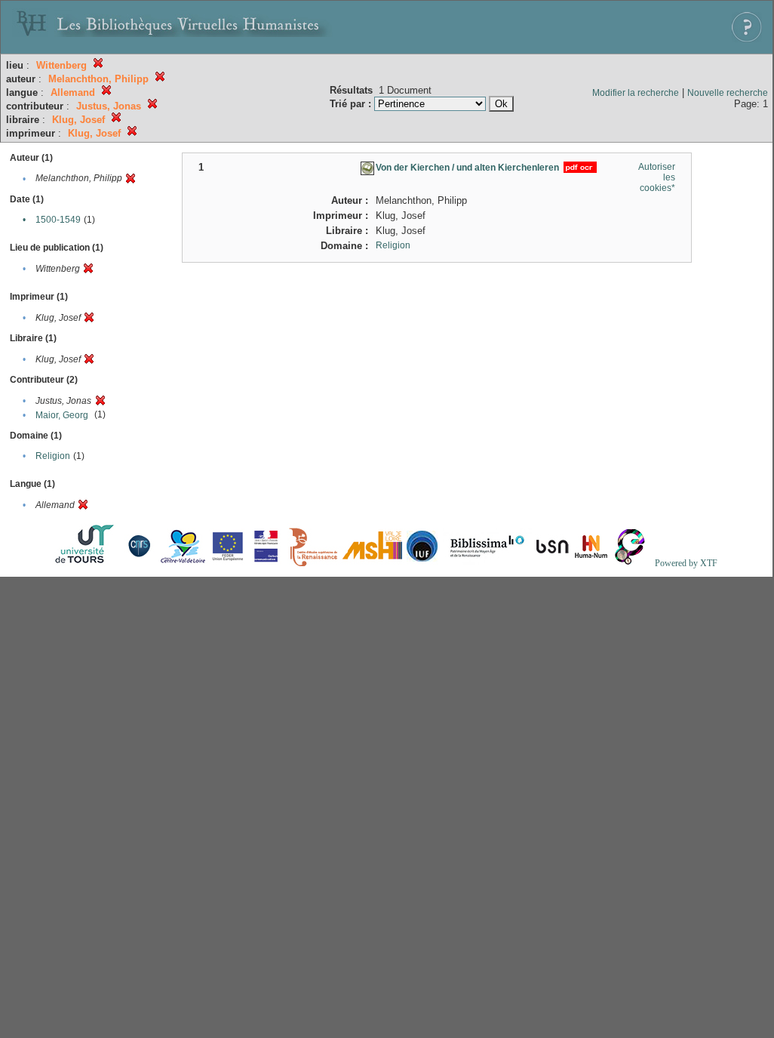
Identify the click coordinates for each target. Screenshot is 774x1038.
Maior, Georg (61, 415)
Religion (52, 456)
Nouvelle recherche (727, 93)
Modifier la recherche (635, 93)
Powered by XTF (686, 563)
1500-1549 (58, 219)
